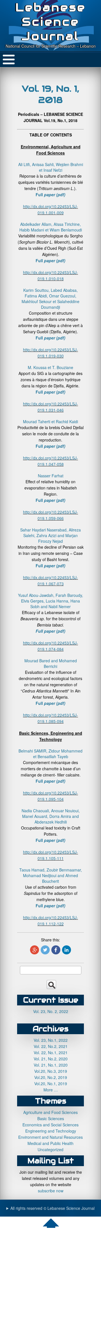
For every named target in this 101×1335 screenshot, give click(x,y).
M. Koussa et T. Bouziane (50, 367)
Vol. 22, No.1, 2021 (51, 1052)
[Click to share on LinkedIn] (66, 949)
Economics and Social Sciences (50, 1124)
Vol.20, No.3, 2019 (50, 1071)
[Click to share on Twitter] (45, 949)
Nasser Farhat (50, 475)
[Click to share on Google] (34, 949)
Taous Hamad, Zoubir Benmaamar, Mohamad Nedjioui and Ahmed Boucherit (50, 875)
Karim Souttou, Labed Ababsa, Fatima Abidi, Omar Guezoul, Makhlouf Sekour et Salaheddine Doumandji (50, 298)
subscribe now (50, 1190)
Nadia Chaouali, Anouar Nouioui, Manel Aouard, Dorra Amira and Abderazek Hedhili (51, 816)
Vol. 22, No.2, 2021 (51, 1046)
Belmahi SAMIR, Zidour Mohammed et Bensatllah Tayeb (50, 753)
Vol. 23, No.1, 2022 (51, 1040)
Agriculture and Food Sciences (50, 1112)
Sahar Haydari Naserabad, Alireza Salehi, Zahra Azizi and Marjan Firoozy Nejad (50, 535)
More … (50, 1090)
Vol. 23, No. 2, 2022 (50, 1011)
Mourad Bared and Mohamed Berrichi (50, 663)
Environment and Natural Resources (50, 1137)
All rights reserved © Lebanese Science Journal (52, 1208)
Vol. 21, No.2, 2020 (51, 1059)
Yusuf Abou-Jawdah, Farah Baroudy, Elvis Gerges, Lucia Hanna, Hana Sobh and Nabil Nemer (50, 600)
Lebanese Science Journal (50, 21)
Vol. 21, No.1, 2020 (51, 1065)
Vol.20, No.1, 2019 (50, 1083)
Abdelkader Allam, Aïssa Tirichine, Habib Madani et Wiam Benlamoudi (50, 227)
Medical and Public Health (50, 1143)
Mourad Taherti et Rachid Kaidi (50, 421)
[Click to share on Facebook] (55, 949)
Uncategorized (50, 1149)
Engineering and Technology (50, 1131)
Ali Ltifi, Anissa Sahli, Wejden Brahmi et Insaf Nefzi (50, 167)
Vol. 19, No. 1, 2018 (50, 94)
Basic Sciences (50, 1118)
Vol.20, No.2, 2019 (50, 1077)
